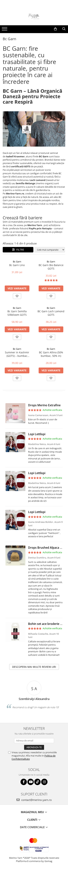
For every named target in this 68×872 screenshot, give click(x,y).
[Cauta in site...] (64, 29)
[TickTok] (37, 782)
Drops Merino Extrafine (44, 405)
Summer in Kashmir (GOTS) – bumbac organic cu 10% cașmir (17, 354)
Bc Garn (17, 261)
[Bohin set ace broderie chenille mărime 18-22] (15, 632)
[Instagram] (44, 782)
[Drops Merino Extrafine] (15, 413)
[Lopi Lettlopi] (15, 442)
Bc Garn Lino (17, 265)
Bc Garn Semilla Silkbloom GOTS (17, 313)
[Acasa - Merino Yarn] (34, 16)
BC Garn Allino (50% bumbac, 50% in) (51, 354)
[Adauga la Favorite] (17, 296)
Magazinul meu (33, 812)
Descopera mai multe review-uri (34, 667)
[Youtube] (30, 782)
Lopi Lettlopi (36, 434)
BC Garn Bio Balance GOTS (51, 266)
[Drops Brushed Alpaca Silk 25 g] (15, 556)
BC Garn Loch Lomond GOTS (51, 313)
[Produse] (5, 30)
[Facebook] (23, 782)
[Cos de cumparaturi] (55, 29)
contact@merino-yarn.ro (36, 800)
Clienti (32, 819)
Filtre (19, 249)
